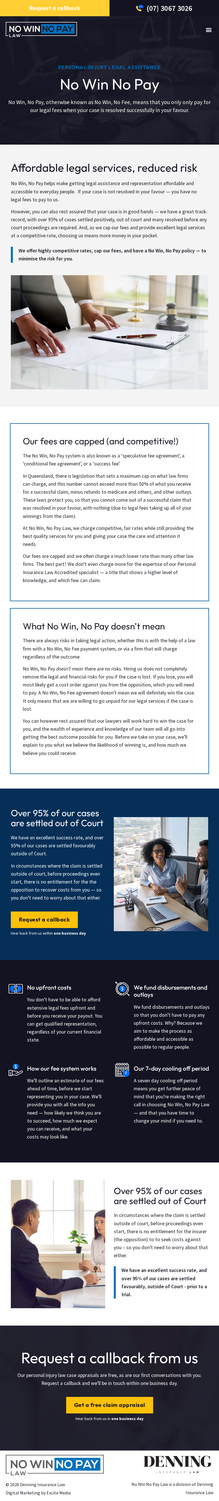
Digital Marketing (23, 1493)
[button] (208, 29)
